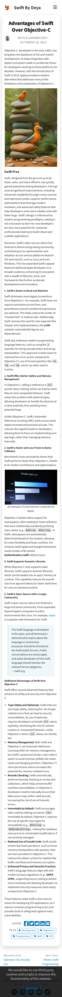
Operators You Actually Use (17, 960)
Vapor (52, 615)
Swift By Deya (27, 7)
